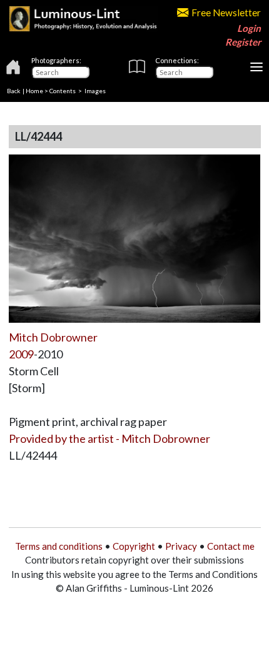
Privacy (181, 546)
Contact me (231, 546)
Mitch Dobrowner (53, 337)
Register (243, 42)
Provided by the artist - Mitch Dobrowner (109, 438)
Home (34, 90)
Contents (62, 90)
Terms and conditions (59, 546)
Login (249, 28)
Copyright (134, 546)
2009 (21, 354)
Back (14, 90)
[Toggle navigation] (256, 66)
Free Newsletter (226, 12)
